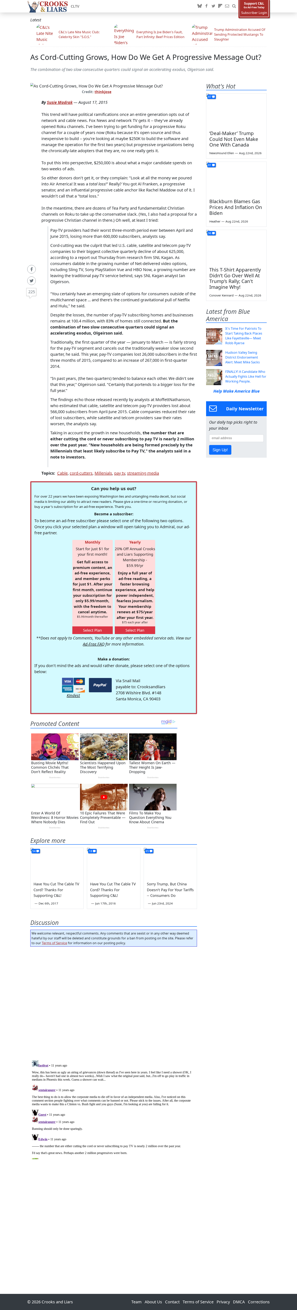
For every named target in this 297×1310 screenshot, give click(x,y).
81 (209, 165)
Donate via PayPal (100, 685)
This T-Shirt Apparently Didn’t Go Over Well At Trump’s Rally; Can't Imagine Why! (235, 278)
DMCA (239, 1302)
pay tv (119, 473)
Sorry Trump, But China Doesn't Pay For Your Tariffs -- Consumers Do (170, 890)
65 (147, 851)
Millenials (103, 473)
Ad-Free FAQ (93, 644)
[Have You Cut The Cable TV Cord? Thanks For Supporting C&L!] (57, 863)
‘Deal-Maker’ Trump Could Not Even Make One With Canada (233, 139)
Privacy (223, 1302)
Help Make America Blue (236, 391)
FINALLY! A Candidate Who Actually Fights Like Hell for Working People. (245, 376)
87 (209, 97)
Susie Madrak (60, 102)
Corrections (259, 1302)
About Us (153, 1302)
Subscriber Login (254, 13)
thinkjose (103, 91)
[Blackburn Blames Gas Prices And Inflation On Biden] (236, 179)
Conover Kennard (221, 295)
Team (136, 1302)
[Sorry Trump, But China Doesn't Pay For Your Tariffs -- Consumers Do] (170, 863)
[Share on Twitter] (31, 281)
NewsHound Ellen (221, 153)
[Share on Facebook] (31, 269)
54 (34, 851)
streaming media (143, 473)
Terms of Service (54, 943)
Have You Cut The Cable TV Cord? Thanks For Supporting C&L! (56, 890)
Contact (172, 1302)
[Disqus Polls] (113, 1002)
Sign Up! (220, 450)
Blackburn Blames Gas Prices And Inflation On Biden (235, 207)
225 (31, 291)
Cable (62, 473)
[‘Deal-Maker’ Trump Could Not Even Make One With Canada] (236, 110)
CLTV (75, 6)
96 (209, 233)
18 (90, 851)
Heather (214, 221)
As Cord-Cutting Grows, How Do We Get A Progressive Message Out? (145, 57)
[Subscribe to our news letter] (227, 6)
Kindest (73, 695)
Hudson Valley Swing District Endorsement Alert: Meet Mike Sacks (242, 357)
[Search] (234, 6)
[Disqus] (113, 1108)
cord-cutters (81, 473)
